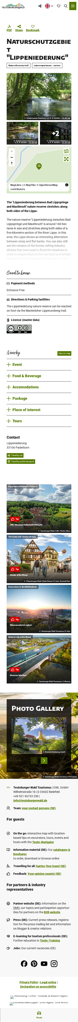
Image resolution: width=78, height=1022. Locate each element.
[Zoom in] (12, 151)
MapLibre (15, 185)
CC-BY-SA (66, 118)
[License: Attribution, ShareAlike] (19, 332)
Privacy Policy (29, 982)
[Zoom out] (12, 157)
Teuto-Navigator (43, 842)
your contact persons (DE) (39, 808)
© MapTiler (29, 185)
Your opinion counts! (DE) (44, 873)
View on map (64, 353)
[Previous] (34, 760)
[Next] (44, 760)
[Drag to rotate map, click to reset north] (12, 163)
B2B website (52, 912)
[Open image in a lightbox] (39, 96)
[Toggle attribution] (66, 184)
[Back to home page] (13, 6)
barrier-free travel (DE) (51, 866)
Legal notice (48, 982)
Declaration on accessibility (38, 986)
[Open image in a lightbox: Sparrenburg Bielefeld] (39, 735)
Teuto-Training (50, 940)
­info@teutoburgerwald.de (30, 800)
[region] (39, 169)
